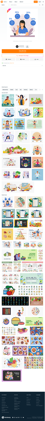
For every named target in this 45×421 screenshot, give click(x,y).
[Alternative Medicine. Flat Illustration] (12, 376)
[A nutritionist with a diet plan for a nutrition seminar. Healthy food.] (8, 137)
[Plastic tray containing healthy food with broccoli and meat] (6, 311)
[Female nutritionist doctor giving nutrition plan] (24, 112)
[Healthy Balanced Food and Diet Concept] (7, 202)
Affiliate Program (17, 401)
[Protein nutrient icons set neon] (15, 301)
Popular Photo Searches (16, 406)
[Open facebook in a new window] (12, 418)
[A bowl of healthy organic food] (25, 162)
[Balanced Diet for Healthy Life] (38, 112)
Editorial (21, 1)
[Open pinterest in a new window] (18, 418)
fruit (36, 89)
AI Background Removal (4, 410)
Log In (40, 1)
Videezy (3, 400)
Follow (27, 47)
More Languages (38, 405)
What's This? (12, 63)
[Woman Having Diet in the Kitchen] (34, 124)
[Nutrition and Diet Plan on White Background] (35, 202)
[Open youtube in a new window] (23, 418)
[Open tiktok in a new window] (19, 418)
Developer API (4, 405)
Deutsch (36, 402)
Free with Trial (22, 51)
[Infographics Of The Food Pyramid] (20, 234)
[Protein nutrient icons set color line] (30, 290)
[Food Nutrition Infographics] (7, 267)
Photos (10, 1)
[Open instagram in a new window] (14, 418)
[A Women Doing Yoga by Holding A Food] (37, 162)
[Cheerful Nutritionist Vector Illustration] (37, 174)
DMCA (15, 400)
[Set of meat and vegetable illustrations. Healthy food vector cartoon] (16, 150)
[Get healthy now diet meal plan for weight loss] (31, 278)
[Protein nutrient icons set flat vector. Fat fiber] (9, 331)
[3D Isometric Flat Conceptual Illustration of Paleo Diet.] (36, 301)
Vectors (5, 1)
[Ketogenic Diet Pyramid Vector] (10, 162)
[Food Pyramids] (19, 124)
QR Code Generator (3, 413)
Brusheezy (4, 397)
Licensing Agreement (16, 398)
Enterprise (4, 402)
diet (20, 89)
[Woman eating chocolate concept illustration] (21, 100)
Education (3, 404)
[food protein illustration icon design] (7, 234)
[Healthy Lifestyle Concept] (37, 150)
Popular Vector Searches (16, 404)
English (36, 397)
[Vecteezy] (2, 2)
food (17, 89)
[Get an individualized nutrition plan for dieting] (25, 255)
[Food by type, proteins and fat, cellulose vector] (40, 255)
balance (31, 89)
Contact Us (28, 399)
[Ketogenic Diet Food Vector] (36, 100)
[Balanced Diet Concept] (37, 137)
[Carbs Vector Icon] (17, 321)
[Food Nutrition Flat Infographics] (17, 267)
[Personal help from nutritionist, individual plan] (34, 321)
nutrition (25, 89)
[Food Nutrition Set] (10, 278)
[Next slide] (40, 89)
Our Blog (27, 402)
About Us (27, 400)
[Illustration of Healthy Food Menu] (36, 331)
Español (36, 399)
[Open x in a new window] (21, 418)
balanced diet (5, 89)
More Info (4, 65)
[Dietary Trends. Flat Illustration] (6, 321)
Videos (16, 1)
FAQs (27, 397)
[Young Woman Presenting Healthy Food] (7, 124)
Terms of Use (29, 418)
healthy (11, 89)
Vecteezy (3, 399)
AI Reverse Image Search (5, 408)
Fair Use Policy (40, 418)
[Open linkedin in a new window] (16, 418)
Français (37, 404)
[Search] (39, 5)
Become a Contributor (28, 404)
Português (37, 400)
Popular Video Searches (16, 409)
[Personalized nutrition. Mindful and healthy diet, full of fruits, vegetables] (7, 351)
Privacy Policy (34, 418)
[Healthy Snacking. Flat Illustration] (21, 223)
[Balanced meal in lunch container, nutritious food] (23, 331)
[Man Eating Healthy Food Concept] (8, 100)
